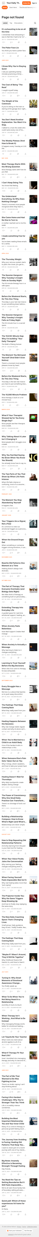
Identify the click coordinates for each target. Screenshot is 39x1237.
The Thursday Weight (11, 259)
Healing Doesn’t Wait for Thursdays (13, 778)
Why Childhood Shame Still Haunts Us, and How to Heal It (13, 961)
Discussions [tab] (18, 23)
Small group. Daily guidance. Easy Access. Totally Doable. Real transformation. (14, 926)
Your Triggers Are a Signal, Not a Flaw (14, 522)
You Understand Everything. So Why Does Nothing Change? (13, 199)
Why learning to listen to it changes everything (11, 651)
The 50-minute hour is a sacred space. (13, 324)
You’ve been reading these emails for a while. (14, 242)
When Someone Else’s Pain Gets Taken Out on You (14, 759)
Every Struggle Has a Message (11, 687)
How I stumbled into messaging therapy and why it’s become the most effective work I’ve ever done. (14, 1059)
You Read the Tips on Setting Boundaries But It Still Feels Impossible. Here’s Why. (13, 1182)
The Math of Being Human (11, 344)
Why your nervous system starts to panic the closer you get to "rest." (14, 263)
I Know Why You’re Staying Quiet (14, 67)
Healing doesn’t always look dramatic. (12, 569)
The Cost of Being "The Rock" (12, 86)
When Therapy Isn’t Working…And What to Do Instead (13, 1018)
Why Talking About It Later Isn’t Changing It (14, 437)
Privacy (19, 1227)
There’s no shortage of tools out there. (13, 804)
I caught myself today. (10, 90)
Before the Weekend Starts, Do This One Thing (14, 297)
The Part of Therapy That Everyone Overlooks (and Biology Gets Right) (13, 589)
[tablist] (13, 23)
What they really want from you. (14, 944)
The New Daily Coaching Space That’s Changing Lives (13, 919)
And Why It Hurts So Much (12, 1005)
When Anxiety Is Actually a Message (14, 645)
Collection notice (32, 1227)
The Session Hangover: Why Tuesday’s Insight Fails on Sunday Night (12, 278)
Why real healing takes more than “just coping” (14, 884)
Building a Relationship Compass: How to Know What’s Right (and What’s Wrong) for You (13, 819)
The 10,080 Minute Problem (14, 395)
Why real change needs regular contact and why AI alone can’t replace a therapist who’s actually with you (14, 728)
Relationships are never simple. (13, 824)
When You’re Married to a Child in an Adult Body (13, 741)
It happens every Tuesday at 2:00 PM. (14, 147)
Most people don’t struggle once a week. (14, 443)
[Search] (35, 23)
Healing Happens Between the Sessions (14, 722)
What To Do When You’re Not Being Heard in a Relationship (13, 999)
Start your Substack (15, 1231)
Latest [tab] (5, 23)
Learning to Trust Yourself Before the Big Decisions (13, 664)
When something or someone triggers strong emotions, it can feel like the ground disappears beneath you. (13, 546)
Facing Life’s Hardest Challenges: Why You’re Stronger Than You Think (13, 1100)
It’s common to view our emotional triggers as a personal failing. (14, 528)
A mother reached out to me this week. (14, 224)
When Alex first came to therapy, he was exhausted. (14, 669)
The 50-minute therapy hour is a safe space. (14, 284)
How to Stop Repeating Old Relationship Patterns (14, 841)
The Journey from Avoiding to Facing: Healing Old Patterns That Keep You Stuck (14, 1142)
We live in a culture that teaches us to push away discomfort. (13, 693)
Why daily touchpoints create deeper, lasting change (12, 783)
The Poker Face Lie (10, 48)
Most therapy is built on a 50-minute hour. (13, 398)
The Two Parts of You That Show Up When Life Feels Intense (13, 476)
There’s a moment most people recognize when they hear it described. (13, 205)
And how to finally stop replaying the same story (14, 905)
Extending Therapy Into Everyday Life (12, 608)
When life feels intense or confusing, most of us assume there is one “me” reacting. (13, 483)
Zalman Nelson (12, 39)
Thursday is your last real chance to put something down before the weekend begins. (14, 303)
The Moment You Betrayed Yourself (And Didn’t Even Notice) (14, 357)
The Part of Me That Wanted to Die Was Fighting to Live (11, 1078)
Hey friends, (6, 1169)
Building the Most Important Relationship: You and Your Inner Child (13, 1121)
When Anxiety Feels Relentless (11, 627)
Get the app (28, 1231)
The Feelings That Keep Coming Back (12, 706)
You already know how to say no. (14, 463)
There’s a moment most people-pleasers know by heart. (13, 364)
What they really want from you (13, 710)
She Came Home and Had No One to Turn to (13, 218)
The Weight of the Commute (10, 102)
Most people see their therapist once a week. (13, 424)
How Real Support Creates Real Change (13, 632)
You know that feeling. (10, 185)
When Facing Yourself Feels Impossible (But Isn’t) (14, 878)
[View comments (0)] (10, 56)
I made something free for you (13, 237)
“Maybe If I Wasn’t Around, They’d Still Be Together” (14, 955)
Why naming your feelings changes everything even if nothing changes (12, 865)
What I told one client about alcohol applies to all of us (12, 1041)
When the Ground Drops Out (13, 541)
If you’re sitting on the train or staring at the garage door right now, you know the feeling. (13, 107)
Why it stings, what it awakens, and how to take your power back (14, 765)
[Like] (3, 56)
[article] (19, 36)
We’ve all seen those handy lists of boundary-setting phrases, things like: (13, 1189)
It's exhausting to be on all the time (14, 30)
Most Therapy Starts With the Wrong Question (13, 165)
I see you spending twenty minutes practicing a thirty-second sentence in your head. (13, 73)
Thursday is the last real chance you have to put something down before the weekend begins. (14, 383)
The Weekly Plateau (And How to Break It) (13, 142)
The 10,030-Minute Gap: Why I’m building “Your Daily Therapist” (13, 338)
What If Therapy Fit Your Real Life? (13, 1054)
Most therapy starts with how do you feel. (14, 170)
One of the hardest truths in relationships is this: (12, 746)
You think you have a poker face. (14, 50)
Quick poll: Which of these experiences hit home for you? (14, 1203)
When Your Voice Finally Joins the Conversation (13, 860)
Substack (10, 1234)
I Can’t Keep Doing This (12, 182)
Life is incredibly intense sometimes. (11, 1106)
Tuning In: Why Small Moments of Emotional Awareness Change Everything (12, 980)
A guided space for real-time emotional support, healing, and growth (14, 614)
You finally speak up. (9, 986)
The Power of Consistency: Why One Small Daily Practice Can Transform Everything (14, 798)
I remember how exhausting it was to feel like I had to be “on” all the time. (14, 36)
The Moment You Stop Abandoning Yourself (12, 501)
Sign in (34, 3)
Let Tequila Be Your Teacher (14, 1037)
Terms (24, 1227)
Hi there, (5, 1209)
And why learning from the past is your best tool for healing (13, 847)
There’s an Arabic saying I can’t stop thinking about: (13, 1085)
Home (5, 7)
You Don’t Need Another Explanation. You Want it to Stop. (14, 122)
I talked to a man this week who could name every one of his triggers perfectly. (13, 129)
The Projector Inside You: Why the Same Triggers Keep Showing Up (13, 898)
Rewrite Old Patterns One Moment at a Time (13, 564)
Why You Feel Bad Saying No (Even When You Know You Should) (13, 457)
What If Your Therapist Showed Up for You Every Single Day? (13, 418)
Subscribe (26, 3)
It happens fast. (7, 505)
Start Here (13, 7)
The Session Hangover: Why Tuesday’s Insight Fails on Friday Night (12, 317)
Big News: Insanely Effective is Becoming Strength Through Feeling (13, 1163)
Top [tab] (11, 23)
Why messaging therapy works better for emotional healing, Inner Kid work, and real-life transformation (13, 1025)
